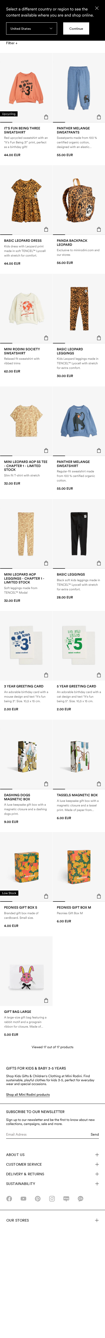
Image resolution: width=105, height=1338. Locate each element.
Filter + (11, 43)
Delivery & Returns (25, 1174)
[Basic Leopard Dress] (26, 252)
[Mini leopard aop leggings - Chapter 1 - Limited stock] (26, 588)
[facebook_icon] (9, 1199)
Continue (76, 29)
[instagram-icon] (52, 1199)
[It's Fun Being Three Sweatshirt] (26, 142)
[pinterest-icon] (38, 1199)
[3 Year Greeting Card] (26, 698)
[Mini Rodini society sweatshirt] (26, 361)
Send (95, 1134)
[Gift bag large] (26, 1023)
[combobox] (31, 28)
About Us (15, 1154)
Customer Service (24, 1164)
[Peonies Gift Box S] (26, 917)
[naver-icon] (66, 1199)
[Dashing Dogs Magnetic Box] (26, 808)
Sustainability (20, 1183)
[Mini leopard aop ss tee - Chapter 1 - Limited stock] (26, 473)
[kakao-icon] (80, 1199)
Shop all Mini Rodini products (28, 1095)
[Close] (97, 8)
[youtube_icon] (23, 1199)
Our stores (17, 1220)
